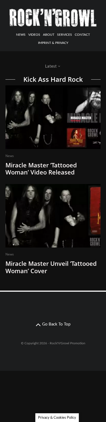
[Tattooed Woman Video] (53, 117)
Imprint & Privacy (53, 42)
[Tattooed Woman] (53, 216)
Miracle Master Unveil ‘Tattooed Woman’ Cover (51, 267)
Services (64, 34)
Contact (82, 34)
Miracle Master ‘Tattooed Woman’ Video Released (41, 168)
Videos (34, 34)
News (21, 34)
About (48, 34)
